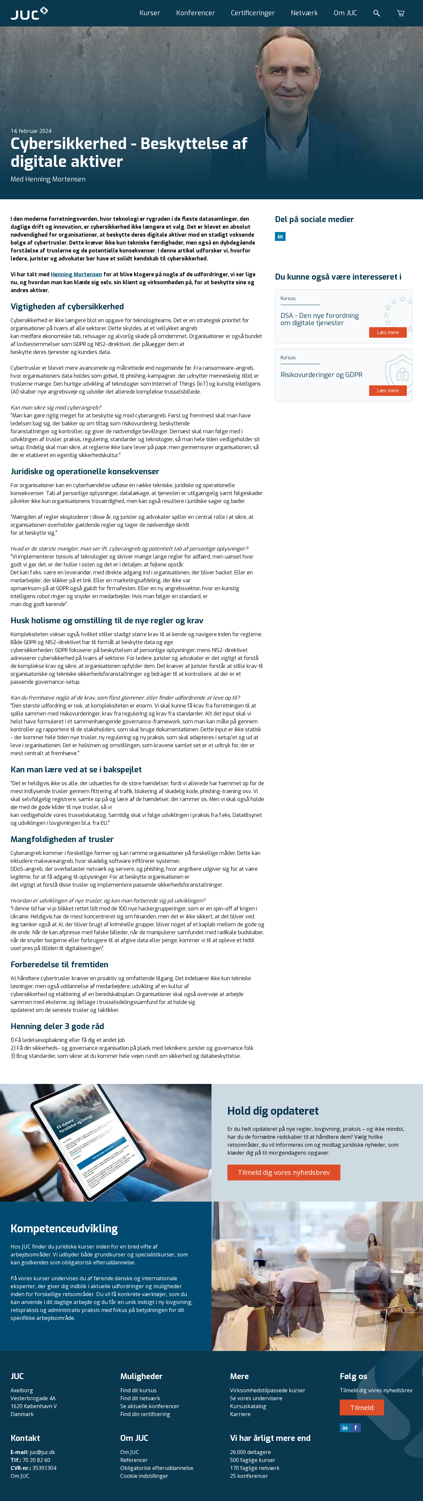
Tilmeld (361, 1407)
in (345, 1428)
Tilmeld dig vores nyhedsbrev (284, 1172)
